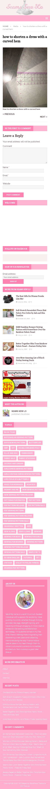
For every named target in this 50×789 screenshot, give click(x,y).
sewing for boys (12, 537)
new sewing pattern (32, 490)
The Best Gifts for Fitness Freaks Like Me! (19, 692)
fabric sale (9, 458)
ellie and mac (11, 453)
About (5, 669)
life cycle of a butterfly (16, 479)
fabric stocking (27, 458)
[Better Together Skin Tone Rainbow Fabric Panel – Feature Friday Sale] (8, 346)
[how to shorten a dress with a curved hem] (25, 106)
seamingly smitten (13, 526)
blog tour (9, 432)
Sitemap (6, 678)
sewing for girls (32, 537)
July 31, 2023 (22, 302)
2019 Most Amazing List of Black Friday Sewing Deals (25, 719)
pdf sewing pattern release (18, 516)
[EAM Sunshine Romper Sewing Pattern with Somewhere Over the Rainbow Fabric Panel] (8, 330)
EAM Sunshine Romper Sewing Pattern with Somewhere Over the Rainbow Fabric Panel (30, 329)
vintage (8, 563)
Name (6, 167)
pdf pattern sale (36, 505)
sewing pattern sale (14, 552)
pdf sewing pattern (14, 511)
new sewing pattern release (18, 495)
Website (6, 184)
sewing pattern (35, 542)
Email (5, 175)
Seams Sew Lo (19, 411)
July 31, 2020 (22, 335)
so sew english (11, 558)
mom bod (31, 484)
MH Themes (25, 786)
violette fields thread (27, 563)
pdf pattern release (14, 505)
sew (29, 526)
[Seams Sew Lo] (25, 14)
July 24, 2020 (22, 349)
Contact (6, 673)
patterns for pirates (14, 500)
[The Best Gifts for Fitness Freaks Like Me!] (8, 299)
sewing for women (13, 542)
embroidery (27, 453)
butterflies (35, 443)
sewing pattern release (16, 547)
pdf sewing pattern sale (16, 521)
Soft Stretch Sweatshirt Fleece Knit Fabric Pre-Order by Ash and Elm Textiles (31, 312)
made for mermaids (13, 484)
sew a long (24, 532)
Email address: (9, 274)
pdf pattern (35, 500)
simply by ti (34, 552)
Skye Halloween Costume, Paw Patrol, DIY (28, 737)
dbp (6, 448)
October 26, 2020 (24, 319)
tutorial (27, 558)
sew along (9, 532)
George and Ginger (13, 464)
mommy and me (11, 490)
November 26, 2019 (25, 363)
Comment (7, 146)
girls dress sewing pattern (18, 469)
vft (38, 558)
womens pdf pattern (14, 568)
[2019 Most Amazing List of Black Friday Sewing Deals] (8, 360)
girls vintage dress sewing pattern (22, 474)
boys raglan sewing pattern (18, 437)
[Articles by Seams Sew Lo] (6, 415)
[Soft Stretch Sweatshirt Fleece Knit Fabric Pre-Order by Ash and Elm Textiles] (8, 313)
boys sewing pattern (14, 443)
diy (13, 448)
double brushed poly (29, 448)
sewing (37, 532)
